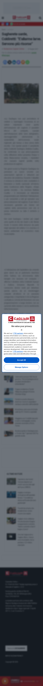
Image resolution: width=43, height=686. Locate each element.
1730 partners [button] (18, 333)
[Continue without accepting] (21, 330)
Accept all (21, 360)
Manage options (21, 367)
